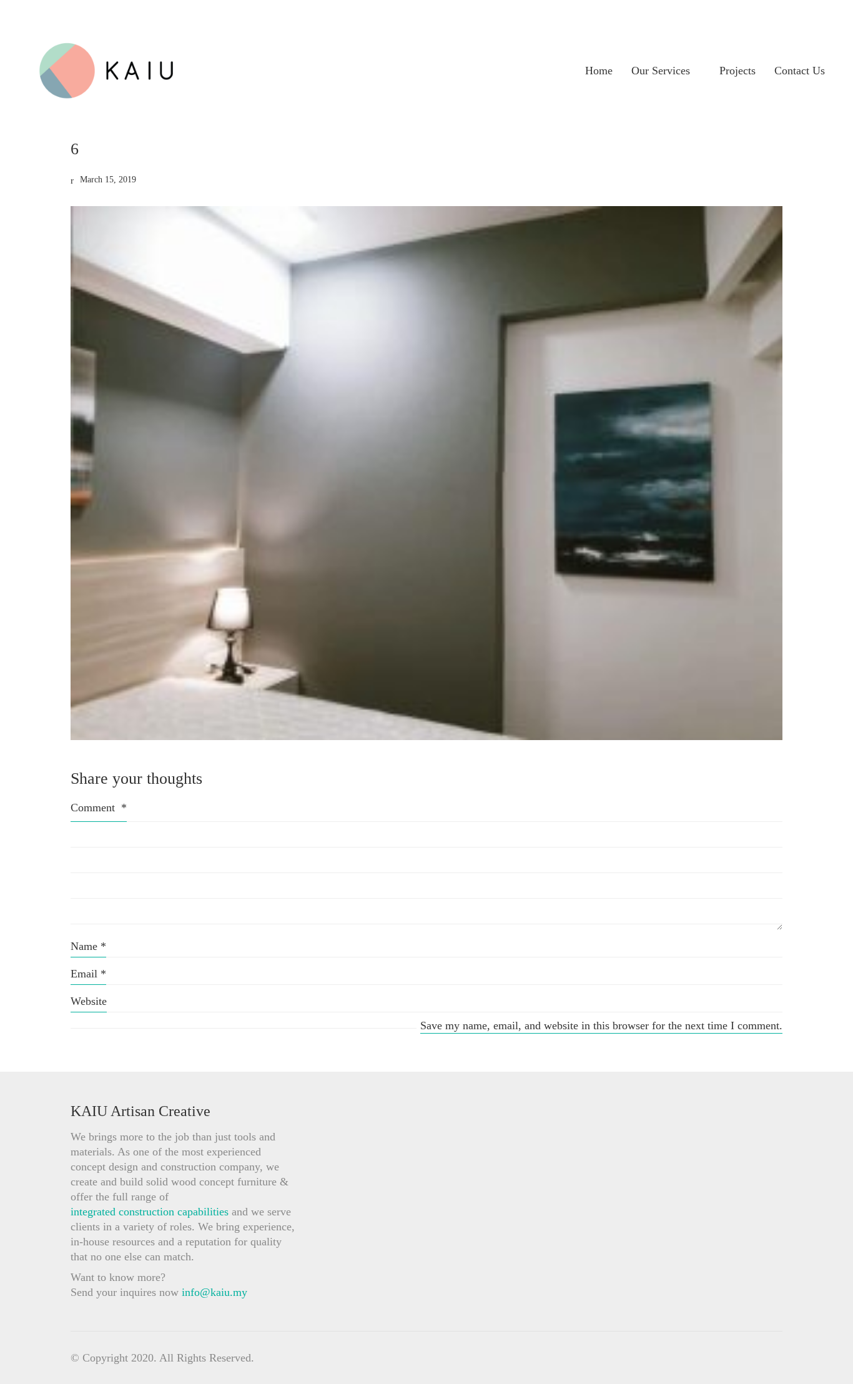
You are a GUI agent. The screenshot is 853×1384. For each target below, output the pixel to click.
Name (88, 946)
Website (89, 1001)
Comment (99, 807)
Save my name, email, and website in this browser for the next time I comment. (601, 1025)
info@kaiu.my (214, 1292)
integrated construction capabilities (150, 1211)
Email (88, 973)
